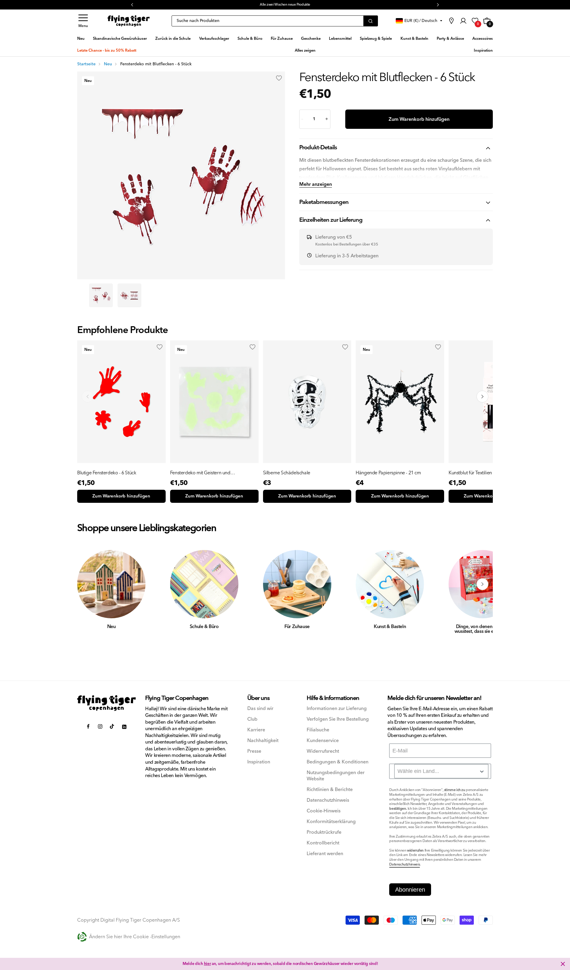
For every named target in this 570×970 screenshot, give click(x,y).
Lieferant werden (325, 854)
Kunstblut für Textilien (470, 473)
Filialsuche (318, 730)
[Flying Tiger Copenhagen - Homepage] (128, 21)
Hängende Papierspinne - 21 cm (388, 473)
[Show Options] (482, 771)
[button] (83, 20)
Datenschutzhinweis (328, 800)
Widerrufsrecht (323, 751)
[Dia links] (88, 584)
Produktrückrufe (324, 832)
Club (252, 719)
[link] (451, 21)
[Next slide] (482, 396)
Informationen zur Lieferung (337, 709)
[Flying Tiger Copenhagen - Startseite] (106, 703)
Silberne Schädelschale (286, 473)
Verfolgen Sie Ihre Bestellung (338, 719)
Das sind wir (260, 709)
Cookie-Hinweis (324, 811)
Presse (254, 751)
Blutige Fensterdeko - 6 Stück (106, 473)
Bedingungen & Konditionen (337, 762)
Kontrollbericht (323, 843)
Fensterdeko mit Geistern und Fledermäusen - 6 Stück (200, 473)
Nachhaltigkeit (262, 741)
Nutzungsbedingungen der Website (336, 776)
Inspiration (258, 762)
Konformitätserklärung (331, 822)
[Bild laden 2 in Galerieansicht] (129, 295)
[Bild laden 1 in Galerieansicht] (101, 295)
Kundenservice (323, 741)
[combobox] (441, 771)
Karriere (256, 730)
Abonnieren (410, 889)
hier (223, 4)
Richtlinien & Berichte (330, 790)
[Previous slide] (88, 396)
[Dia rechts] (482, 584)
